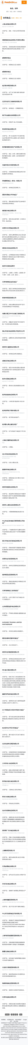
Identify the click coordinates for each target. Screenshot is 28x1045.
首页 (7, 11)
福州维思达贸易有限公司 (10, 574)
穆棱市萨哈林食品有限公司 (10, 694)
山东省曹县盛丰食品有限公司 (11, 606)
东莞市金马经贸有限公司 (10, 559)
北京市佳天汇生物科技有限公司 (12, 101)
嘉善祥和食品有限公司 (9, 469)
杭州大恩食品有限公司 (9, 379)
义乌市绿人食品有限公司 (10, 763)
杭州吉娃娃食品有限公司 (10, 394)
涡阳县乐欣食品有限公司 (10, 248)
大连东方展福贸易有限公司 (10, 967)
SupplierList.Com (12, 1037)
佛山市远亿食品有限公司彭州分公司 (13, 331)
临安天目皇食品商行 (8, 266)
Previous (7, 1014)
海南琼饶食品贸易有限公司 (10, 983)
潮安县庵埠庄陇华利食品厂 (10, 638)
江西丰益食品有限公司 (9, 997)
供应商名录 (4, 1023)
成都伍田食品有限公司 (9, 361)
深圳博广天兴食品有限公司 (10, 830)
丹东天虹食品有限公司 (9, 884)
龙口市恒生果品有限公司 (10, 454)
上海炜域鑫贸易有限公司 (10, 900)
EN (24, 2)
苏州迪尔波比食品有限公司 (10, 781)
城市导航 (14, 1023)
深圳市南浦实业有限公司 (10, 487)
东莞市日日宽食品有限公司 (10, 228)
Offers (17, 1024)
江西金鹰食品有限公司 (9, 866)
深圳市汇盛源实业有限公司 (10, 347)
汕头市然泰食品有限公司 (10, 810)
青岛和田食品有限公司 (9, 129)
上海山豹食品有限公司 (9, 24)
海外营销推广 (18, 1019)
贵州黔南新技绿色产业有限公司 (12, 147)
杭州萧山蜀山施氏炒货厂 (10, 424)
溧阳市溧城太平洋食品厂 (10, 194)
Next (21, 1014)
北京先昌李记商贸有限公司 (10, 744)
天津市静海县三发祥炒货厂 (10, 590)
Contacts (21, 1024)
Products (24, 1023)
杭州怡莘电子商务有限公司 (10, 410)
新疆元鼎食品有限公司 (9, 951)
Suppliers (12, 1024)
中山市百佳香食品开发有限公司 (12, 913)
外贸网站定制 (10, 1019)
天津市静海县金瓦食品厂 (10, 282)
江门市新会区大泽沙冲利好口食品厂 (13, 710)
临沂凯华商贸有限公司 (9, 85)
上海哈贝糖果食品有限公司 (10, 440)
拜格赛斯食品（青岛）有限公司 (12, 181)
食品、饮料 (13, 11)
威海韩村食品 (6, 58)
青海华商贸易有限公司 (9, 297)
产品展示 (9, 1023)
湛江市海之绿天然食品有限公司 (12, 541)
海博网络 (3, 1019)
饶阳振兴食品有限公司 (9, 210)
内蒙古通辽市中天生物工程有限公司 (13, 313)
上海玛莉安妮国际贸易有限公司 (12, 935)
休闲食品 (19, 11)
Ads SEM (16, 1021)
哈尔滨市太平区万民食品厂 (10, 728)
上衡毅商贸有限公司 (8, 850)
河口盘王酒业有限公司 (9, 670)
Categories (6, 1024)
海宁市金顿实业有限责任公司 (11, 115)
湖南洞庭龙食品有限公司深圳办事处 (13, 40)
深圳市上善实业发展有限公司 (11, 505)
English (19, 1023)
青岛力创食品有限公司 (9, 796)
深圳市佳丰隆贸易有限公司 (10, 652)
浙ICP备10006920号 (14, 1039)
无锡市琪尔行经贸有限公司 (10, 165)
